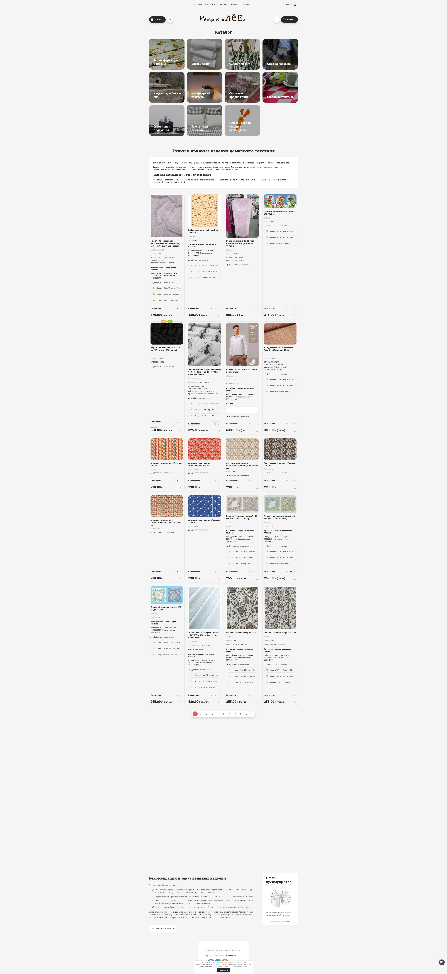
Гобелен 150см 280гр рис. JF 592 (242, 633)
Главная (198, 4)
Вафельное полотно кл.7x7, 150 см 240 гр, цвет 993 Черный (166, 349)
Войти (289, 4)
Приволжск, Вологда (272, 354)
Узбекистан (192, 641)
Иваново (229, 249)
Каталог (159, 19)
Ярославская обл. (157, 249)
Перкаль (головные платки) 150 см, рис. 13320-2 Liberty (241, 517)
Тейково (191, 236)
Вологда (154, 354)
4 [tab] (288, 921)
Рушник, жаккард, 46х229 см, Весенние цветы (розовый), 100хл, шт (240, 243)
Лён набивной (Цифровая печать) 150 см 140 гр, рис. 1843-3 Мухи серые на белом (204, 372)
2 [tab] (277, 921)
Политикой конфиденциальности (234, 966)
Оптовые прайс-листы (163, 928)
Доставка (223, 4)
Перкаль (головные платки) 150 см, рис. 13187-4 (166, 608)
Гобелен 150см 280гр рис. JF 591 (280, 633)
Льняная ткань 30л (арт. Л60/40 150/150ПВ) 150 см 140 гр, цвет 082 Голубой (203, 635)
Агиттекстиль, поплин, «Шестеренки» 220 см (199, 464)
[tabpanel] (280, 902)
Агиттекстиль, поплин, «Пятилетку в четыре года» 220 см (166, 522)
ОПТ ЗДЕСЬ (210, 4)
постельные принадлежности (170, 890)
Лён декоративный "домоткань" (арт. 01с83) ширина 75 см (279, 349)
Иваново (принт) (194, 378)
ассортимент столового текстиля (180, 900)
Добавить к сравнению (163, 283)
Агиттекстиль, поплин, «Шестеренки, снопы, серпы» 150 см (242, 465)
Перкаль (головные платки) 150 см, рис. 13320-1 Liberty (279, 517)
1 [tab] (272, 921)
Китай (228, 636)
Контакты (246, 4)
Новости (234, 4)
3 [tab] (283, 921)
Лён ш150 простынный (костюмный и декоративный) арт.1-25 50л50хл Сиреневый (165, 243)
